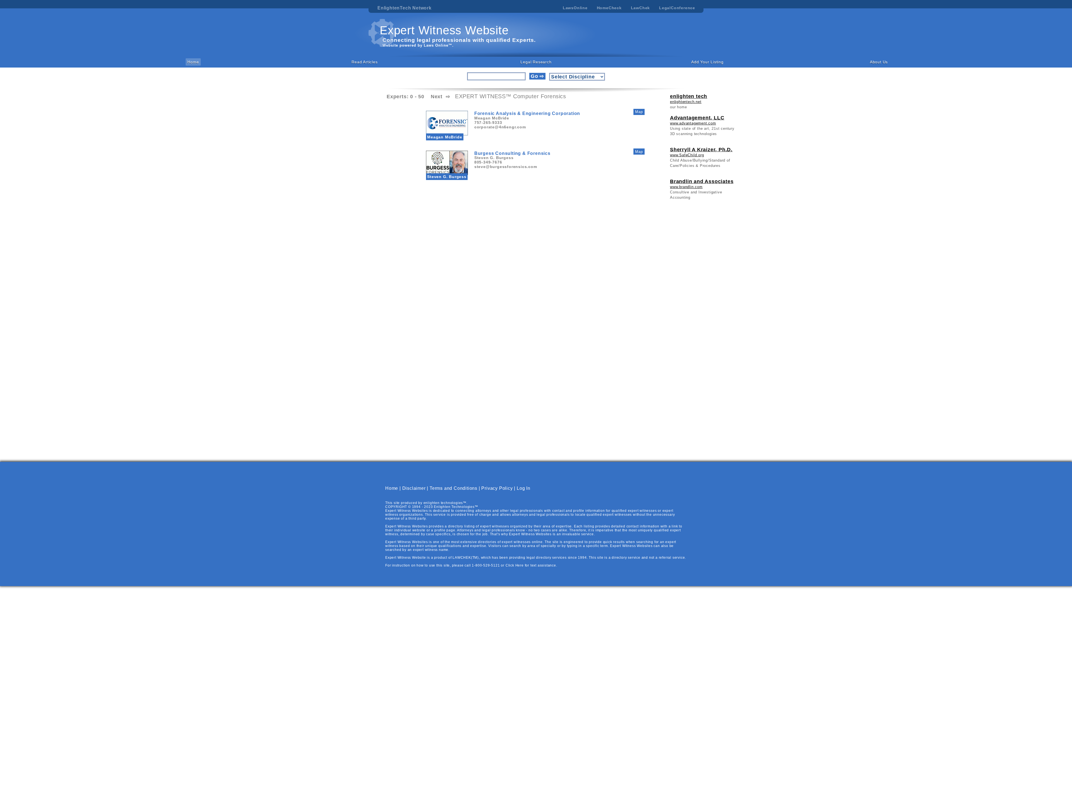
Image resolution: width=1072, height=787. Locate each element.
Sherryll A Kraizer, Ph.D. (701, 149)
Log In (523, 488)
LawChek (640, 8)
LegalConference (677, 8)
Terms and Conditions (453, 488)
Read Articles (364, 62)
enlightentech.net (686, 102)
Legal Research (535, 62)
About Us (879, 62)
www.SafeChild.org (687, 155)
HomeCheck (609, 8)
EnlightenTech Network (404, 8)
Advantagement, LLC (697, 118)
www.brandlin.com (686, 187)
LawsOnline (575, 8)
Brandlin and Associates (701, 181)
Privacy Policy (497, 488)
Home (193, 62)
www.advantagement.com (693, 123)
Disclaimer (414, 488)
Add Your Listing (707, 62)
